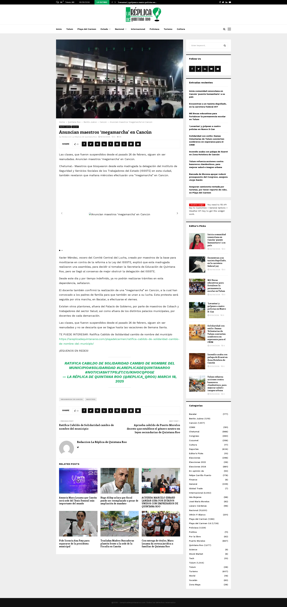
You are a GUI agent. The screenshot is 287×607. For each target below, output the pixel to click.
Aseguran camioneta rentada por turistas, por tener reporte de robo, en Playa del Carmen (208, 189)
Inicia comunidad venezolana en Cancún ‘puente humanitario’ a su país (207, 94)
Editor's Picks (196, 453)
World (192, 576)
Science (193, 549)
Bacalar (193, 414)
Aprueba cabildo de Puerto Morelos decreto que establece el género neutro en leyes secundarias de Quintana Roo (153, 428)
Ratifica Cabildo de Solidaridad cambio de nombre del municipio (86, 426)
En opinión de (196, 471)
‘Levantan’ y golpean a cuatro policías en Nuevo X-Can (216, 307)
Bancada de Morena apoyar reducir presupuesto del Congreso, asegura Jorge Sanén (208, 177)
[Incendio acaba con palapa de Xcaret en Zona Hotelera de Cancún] (197, 361)
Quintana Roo (196, 545)
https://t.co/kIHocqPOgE (129, 372)
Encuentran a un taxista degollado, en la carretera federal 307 (216, 261)
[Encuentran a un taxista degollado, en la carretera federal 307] (197, 264)
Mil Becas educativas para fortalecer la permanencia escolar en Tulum (207, 116)
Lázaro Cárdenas (198, 506)
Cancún (75, 127)
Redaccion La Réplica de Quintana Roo (79, 137)
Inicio (59, 29)
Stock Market (196, 554)
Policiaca (154, 29)
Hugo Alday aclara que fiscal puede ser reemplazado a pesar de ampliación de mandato (119, 500)
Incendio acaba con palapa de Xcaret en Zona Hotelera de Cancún (217, 358)
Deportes (194, 449)
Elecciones (194, 458)
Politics (193, 532)
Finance (193, 479)
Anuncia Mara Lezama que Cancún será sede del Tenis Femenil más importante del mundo (78, 500)
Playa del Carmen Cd (200, 523)
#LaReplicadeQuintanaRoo (143, 368)
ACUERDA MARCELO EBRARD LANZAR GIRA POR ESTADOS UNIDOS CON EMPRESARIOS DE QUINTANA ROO (160, 502)
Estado (104, 29)
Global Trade (196, 488)
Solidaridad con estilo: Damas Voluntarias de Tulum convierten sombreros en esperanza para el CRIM (216, 333)
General (193, 484)
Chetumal (194, 431)
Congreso (194, 436)
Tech (191, 558)
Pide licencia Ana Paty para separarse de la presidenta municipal (74, 543)
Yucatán (193, 580)
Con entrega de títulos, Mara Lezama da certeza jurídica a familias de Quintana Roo (157, 543)
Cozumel (193, 440)
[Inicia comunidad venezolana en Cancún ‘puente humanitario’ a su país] (197, 241)
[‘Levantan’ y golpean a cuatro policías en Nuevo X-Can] (197, 310)
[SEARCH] (225, 46)
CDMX (192, 427)
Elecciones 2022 (197, 462)
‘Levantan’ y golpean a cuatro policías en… (137, 2)
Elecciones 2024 (197, 466)
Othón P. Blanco (197, 514)
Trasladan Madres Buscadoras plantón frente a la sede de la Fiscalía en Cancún (117, 543)
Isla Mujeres (195, 497)
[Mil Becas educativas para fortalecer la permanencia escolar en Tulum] (197, 287)
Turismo (168, 29)
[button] (177, 213)
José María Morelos (199, 501)
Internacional (138, 29)
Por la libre (195, 536)
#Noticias (95, 372)
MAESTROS (90, 399)
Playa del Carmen (86, 29)
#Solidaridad (102, 368)
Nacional (119, 29)
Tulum (69, 29)
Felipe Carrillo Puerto (200, 475)
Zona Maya (194, 584)
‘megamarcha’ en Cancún (72, 399)
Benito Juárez (65, 127)
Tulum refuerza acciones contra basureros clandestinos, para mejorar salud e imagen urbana (206, 164)
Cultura (181, 29)
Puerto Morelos (197, 541)
